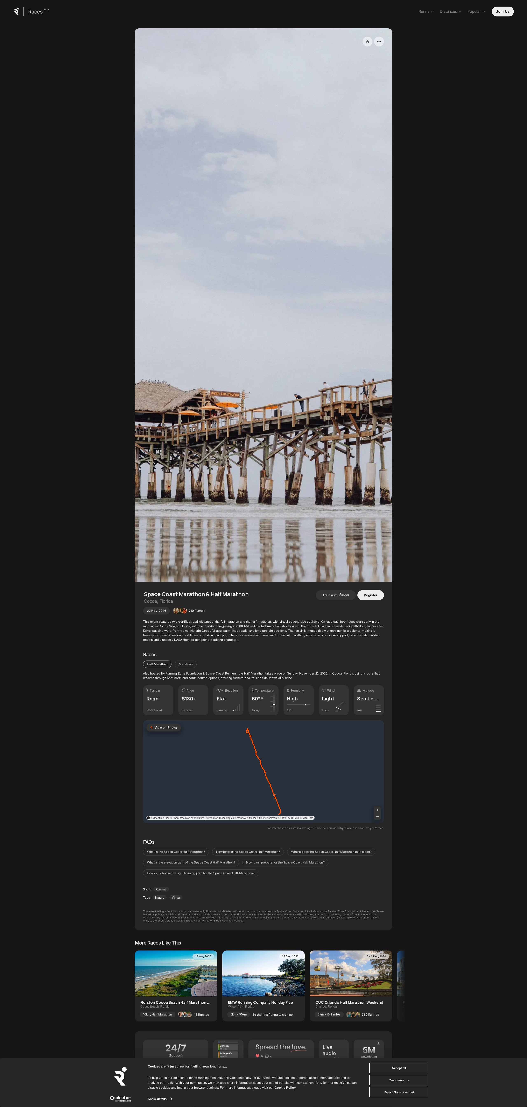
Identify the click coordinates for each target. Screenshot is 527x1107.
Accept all (399, 1068)
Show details (157, 1099)
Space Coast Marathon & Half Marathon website (215, 920)
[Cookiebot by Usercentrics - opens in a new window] (121, 1099)
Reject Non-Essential (399, 1092)
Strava (348, 828)
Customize (396, 1080)
